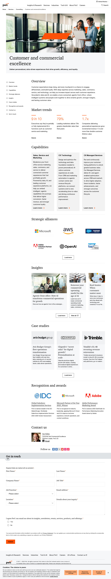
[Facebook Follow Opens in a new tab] (56, 449)
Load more (68, 257)
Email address (62, 490)
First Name (11, 471)
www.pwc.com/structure (62, 563)
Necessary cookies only (85, 572)
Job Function (11, 490)
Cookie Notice (54, 576)
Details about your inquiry (67, 499)
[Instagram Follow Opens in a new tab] (65, 449)
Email (47, 441)
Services (11, 9)
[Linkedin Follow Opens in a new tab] (43, 441)
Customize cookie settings (70, 572)
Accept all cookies (99, 572)
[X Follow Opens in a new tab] (59, 449)
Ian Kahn (46, 434)
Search (105, 5)
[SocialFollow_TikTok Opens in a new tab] (68, 449)
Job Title (60, 480)
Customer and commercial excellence (35, 9)
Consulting (19, 9)
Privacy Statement (48, 533)
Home (4, 9)
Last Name (61, 471)
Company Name (13, 480)
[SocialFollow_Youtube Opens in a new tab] (62, 449)
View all (73, 315)
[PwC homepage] (6, 4)
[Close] (108, 573)
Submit (10, 541)
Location (10, 499)
